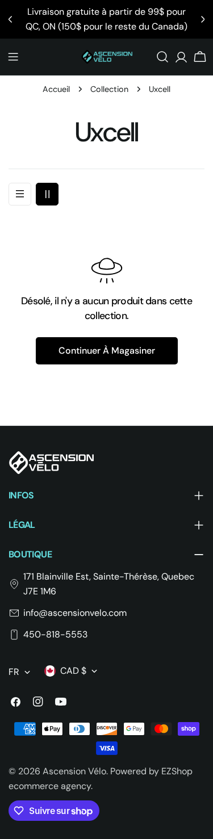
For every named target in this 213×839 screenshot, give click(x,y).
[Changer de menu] (13, 56)
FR (14, 672)
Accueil (56, 89)
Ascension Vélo (74, 771)
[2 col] (47, 194)
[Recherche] (162, 56)
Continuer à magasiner (107, 350)
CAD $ (73, 671)
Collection (109, 89)
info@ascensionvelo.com (75, 613)
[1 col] (20, 194)
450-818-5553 (55, 634)
